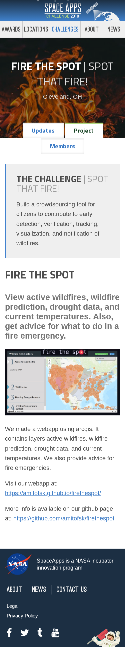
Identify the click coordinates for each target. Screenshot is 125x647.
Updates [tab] (43, 130)
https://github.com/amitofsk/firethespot (63, 518)
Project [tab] (84, 130)
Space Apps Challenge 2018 (62, 10)
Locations (36, 29)
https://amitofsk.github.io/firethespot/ (53, 493)
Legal (12, 606)
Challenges (65, 29)
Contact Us (72, 590)
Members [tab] (62, 146)
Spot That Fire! (75, 74)
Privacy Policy (22, 615)
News (114, 29)
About (92, 29)
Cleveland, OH (62, 96)
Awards (11, 29)
